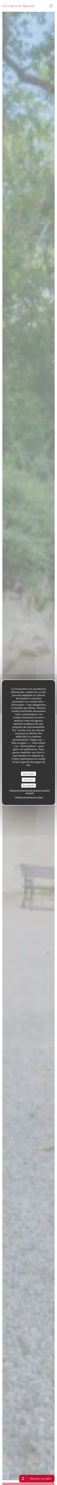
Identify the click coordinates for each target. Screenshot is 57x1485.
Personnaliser (28, 785)
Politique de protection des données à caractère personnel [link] (30, 791)
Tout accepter (28, 774)
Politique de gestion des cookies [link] (29, 797)
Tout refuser (28, 779)
